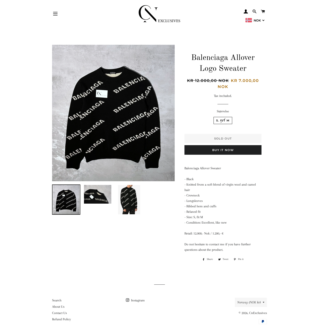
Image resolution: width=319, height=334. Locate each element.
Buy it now (223, 150)
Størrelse (223, 111)
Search (56, 300)
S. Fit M (222, 120)
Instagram (137, 300)
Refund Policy (61, 319)
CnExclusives (258, 313)
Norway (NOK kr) (249, 302)
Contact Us (59, 313)
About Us (58, 307)
